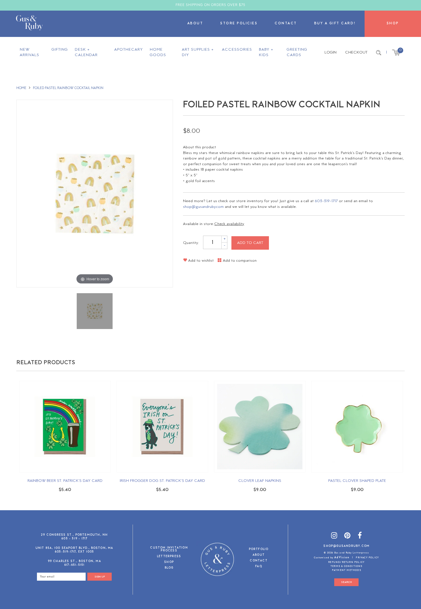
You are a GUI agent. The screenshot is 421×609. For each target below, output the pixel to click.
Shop (393, 23)
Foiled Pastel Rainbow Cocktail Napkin (68, 88)
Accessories (237, 49)
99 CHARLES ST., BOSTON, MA (74, 561)
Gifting (60, 49)
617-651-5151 (74, 565)
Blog (169, 568)
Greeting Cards (297, 52)
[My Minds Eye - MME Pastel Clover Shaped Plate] (357, 426)
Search (346, 582)
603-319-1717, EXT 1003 (74, 552)
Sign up (100, 576)
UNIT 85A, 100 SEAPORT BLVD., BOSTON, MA (74, 548)
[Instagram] (334, 537)
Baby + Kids (266, 52)
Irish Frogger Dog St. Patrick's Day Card (162, 480)
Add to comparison (239, 260)
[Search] (378, 53)
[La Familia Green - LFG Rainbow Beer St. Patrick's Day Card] (65, 426)
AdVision (341, 557)
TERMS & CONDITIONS (346, 566)
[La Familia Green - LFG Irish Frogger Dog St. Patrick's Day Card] (162, 426)
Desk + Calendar (86, 52)
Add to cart (250, 243)
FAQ (258, 566)
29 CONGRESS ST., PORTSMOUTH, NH (74, 535)
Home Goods (158, 52)
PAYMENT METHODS (346, 570)
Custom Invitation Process (169, 550)
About (195, 23)
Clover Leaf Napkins (259, 480)
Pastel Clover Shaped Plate (357, 480)
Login (330, 52)
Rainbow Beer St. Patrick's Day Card (65, 480)
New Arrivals (29, 52)
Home (21, 88)
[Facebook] (360, 537)
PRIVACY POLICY (367, 557)
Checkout (356, 52)
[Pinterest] (347, 537)
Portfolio (259, 549)
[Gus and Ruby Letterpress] (29, 23)
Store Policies (238, 23)
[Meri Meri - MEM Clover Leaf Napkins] (259, 426)
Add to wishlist (200, 260)
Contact (286, 23)
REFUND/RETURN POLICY (346, 562)
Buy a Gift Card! (335, 23)
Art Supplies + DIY (198, 52)
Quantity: (191, 243)
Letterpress (169, 556)
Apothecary (128, 49)
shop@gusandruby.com (203, 206)
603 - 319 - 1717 (74, 539)
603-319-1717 (326, 201)
